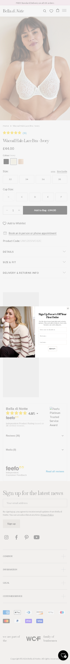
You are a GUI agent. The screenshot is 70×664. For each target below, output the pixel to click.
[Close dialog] (68, 308)
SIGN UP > (52, 349)
